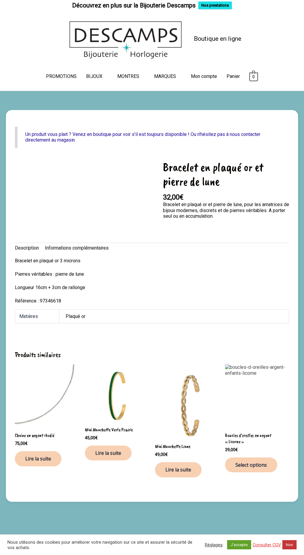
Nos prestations (215, 5)
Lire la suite (38, 458)
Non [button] (289, 545)
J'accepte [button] (239, 545)
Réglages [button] (214, 545)
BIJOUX (94, 76)
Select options (251, 465)
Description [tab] (27, 248)
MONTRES (128, 76)
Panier (233, 76)
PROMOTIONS (61, 76)
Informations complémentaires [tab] (77, 248)
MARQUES (165, 76)
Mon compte (204, 76)
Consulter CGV (267, 545)
